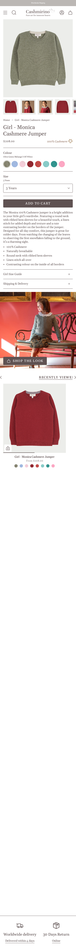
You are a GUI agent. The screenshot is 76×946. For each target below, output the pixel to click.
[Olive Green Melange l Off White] (16, 466)
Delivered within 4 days (19, 941)
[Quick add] (8, 448)
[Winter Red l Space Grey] (31, 466)
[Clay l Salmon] (37, 466)
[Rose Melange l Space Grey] (53, 466)
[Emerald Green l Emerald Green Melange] (47, 466)
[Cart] (70, 12)
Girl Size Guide (12, 274)
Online (56, 941)
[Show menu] (5, 12)
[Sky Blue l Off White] (21, 466)
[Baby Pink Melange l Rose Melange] (26, 466)
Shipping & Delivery (15, 284)
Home (6, 120)
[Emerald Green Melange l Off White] (42, 466)
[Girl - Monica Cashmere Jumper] (34, 418)
